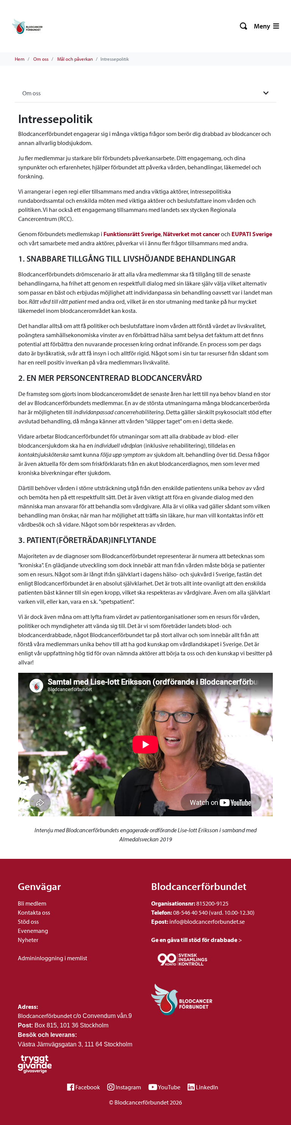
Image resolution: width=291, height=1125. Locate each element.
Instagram (128, 1087)
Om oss (40, 59)
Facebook (87, 1087)
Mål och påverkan (75, 59)
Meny (263, 26)
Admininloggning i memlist (52, 958)
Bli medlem (32, 903)
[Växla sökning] (244, 26)
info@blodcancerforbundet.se (206, 921)
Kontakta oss (34, 912)
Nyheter (28, 940)
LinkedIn (207, 1087)
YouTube (169, 1087)
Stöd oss (28, 921)
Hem (20, 59)
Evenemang (33, 930)
